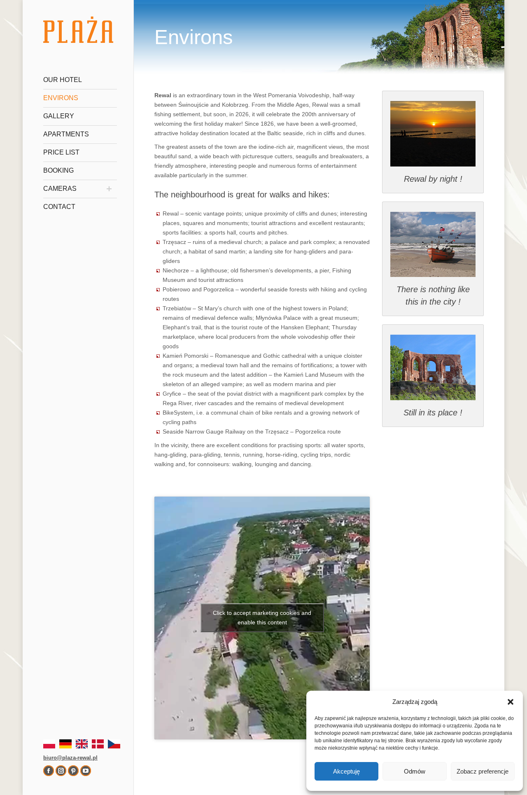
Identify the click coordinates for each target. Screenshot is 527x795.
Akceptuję (346, 771)
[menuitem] (80, 80)
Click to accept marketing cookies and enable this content (262, 618)
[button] (510, 702)
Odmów (414, 771)
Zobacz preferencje (482, 771)
